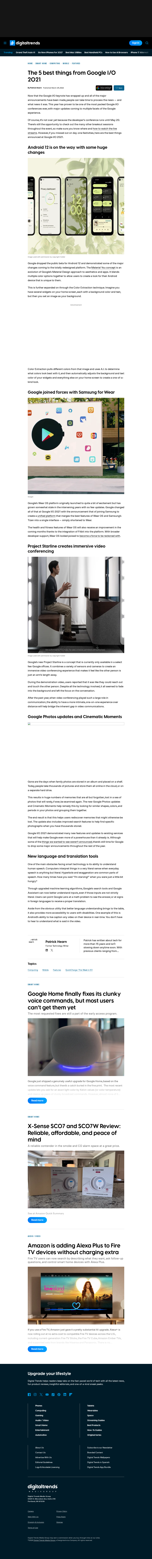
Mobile (45, 970)
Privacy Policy (61, 1511)
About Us (39, 1447)
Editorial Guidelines (44, 1462)
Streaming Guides (96, 1420)
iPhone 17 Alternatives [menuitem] (141, 52)
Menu (5, 43)
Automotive (41, 1435)
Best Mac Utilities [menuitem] (73, 52)
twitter (52, 950)
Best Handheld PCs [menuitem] (93, 52)
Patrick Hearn (36, 88)
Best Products (93, 1425)
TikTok (53, 1394)
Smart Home (41, 1425)
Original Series (94, 1435)
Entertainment (42, 1430)
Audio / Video (42, 1420)
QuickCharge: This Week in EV (79, 970)
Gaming (39, 1415)
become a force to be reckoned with (100, 535)
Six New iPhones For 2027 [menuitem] (50, 52)
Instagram (35, 1394)
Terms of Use (33, 1528)
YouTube (47, 1394)
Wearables (92, 1410)
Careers (31, 1511)
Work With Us (33, 1517)
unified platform (46, 515)
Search (147, 43)
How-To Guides (94, 1430)
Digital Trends (19, 47)
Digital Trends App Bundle (99, 1467)
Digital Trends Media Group (44, 1540)
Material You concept (103, 267)
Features (57, 970)
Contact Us (40, 1452)
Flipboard (70, 1394)
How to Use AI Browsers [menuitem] (116, 52)
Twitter (41, 1394)
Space (90, 1415)
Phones (38, 1405)
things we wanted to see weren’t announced (67, 841)
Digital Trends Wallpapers (98, 1457)
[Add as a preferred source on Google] (104, 88)
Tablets (90, 1405)
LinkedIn (64, 1394)
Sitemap (59, 1522)
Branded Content (95, 1452)
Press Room (61, 1517)
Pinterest (58, 1394)
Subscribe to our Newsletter (99, 1447)
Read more (37, 1100)
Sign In (135, 43)
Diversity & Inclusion (36, 1522)
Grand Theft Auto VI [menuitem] (25, 52)
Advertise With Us (43, 1457)
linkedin (47, 950)
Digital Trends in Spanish (98, 1462)
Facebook (29, 1394)
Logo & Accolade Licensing (47, 1467)
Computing (33, 970)
